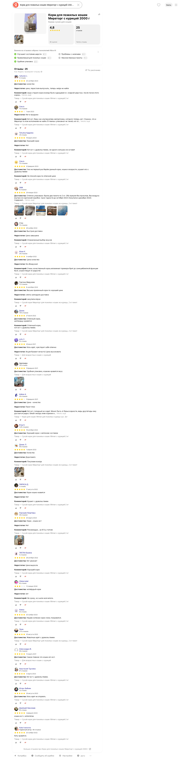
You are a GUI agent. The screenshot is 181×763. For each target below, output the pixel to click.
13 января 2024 (31, 586)
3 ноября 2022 (31, 256)
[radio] (16, 102)
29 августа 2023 (32, 693)
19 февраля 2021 (32, 399)
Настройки (67, 756)
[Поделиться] (99, 14)
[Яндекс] (15, 5)
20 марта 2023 (31, 518)
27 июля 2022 (31, 316)
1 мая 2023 (30, 111)
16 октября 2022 (32, 430)
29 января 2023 (31, 192)
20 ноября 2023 (32, 615)
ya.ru (83, 756)
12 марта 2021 (31, 654)
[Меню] (176, 4)
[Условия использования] (98, 52)
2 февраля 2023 (32, 713)
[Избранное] (158, 5)
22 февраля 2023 (32, 166)
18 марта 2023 (31, 138)
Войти (168, 5)
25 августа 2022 (32, 634)
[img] (19, 81)
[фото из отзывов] (19, 211)
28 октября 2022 (32, 558)
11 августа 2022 (32, 489)
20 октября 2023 (32, 81)
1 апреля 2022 (31, 449)
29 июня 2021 (31, 344)
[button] (18, 39)
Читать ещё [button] (26, 95)
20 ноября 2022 (31, 733)
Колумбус (22, 756)
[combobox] (46, 5)
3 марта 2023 (31, 674)
